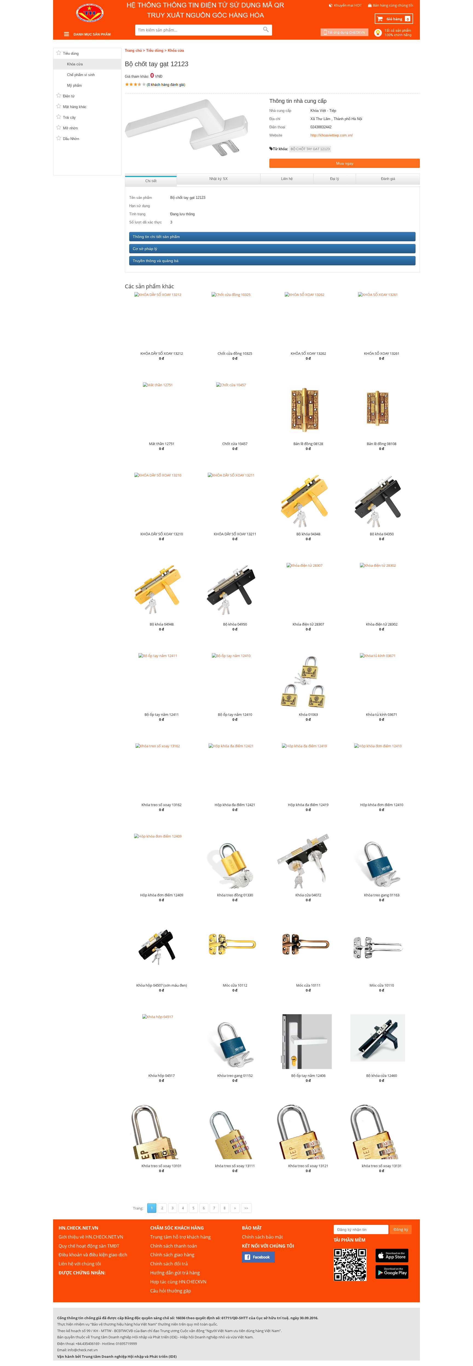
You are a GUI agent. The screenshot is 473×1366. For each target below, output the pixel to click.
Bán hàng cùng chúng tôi (393, 5)
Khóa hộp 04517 (161, 1075)
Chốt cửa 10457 (234, 443)
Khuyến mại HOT (348, 5)
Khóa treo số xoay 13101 (161, 1165)
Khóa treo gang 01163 (381, 895)
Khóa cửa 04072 (308, 895)
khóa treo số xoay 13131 (382, 1165)
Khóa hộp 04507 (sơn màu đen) (161, 985)
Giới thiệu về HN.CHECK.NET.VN (91, 1237)
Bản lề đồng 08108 (381, 443)
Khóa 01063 (308, 714)
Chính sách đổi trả (169, 1264)
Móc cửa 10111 (308, 985)
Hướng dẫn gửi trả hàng (175, 1273)
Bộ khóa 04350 (382, 533)
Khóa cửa (176, 50)
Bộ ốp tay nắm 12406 (308, 1075)
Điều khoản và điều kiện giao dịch (93, 1255)
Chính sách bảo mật (262, 1237)
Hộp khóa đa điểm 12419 (308, 804)
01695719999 (126, 1343)
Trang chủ (133, 50)
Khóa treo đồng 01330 (235, 895)
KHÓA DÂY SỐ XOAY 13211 (235, 533)
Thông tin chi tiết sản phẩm (156, 236)
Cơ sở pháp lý (145, 248)
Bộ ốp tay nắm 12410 (235, 714)
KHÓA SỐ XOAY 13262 (308, 353)
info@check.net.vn (83, 1349)
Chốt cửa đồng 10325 (235, 353)
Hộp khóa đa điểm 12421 (235, 804)
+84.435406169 (87, 1343)
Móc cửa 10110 (382, 985)
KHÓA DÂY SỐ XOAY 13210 (161, 533)
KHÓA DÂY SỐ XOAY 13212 (161, 353)
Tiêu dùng (154, 50)
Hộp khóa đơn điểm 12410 (381, 804)
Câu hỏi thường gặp (170, 1291)
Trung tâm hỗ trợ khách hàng (180, 1237)
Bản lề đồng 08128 (308, 443)
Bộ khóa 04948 (162, 624)
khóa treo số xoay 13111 (235, 1165)
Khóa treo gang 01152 (235, 1075)
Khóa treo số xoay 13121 (308, 1165)
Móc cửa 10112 (235, 985)
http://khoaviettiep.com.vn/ (331, 135)
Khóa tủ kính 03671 (381, 714)
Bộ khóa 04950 (235, 624)
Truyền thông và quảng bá (155, 260)
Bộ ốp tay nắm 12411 (162, 714)
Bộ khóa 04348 (308, 533)
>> (246, 1208)
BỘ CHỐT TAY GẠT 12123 (310, 149)
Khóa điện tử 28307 (308, 624)
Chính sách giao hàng (172, 1255)
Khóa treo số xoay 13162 (161, 804)
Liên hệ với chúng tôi (80, 1264)
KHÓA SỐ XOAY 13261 (381, 353)
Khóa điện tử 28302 (381, 624)
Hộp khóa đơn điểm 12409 (161, 895)
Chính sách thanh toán (173, 1246)
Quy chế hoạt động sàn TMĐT (89, 1246)
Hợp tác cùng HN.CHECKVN (178, 1282)
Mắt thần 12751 (161, 443)
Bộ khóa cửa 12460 (381, 1075)
